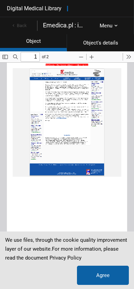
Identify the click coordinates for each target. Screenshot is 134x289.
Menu (106, 26)
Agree (103, 275)
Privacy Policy (65, 258)
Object (33, 41)
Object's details (100, 43)
